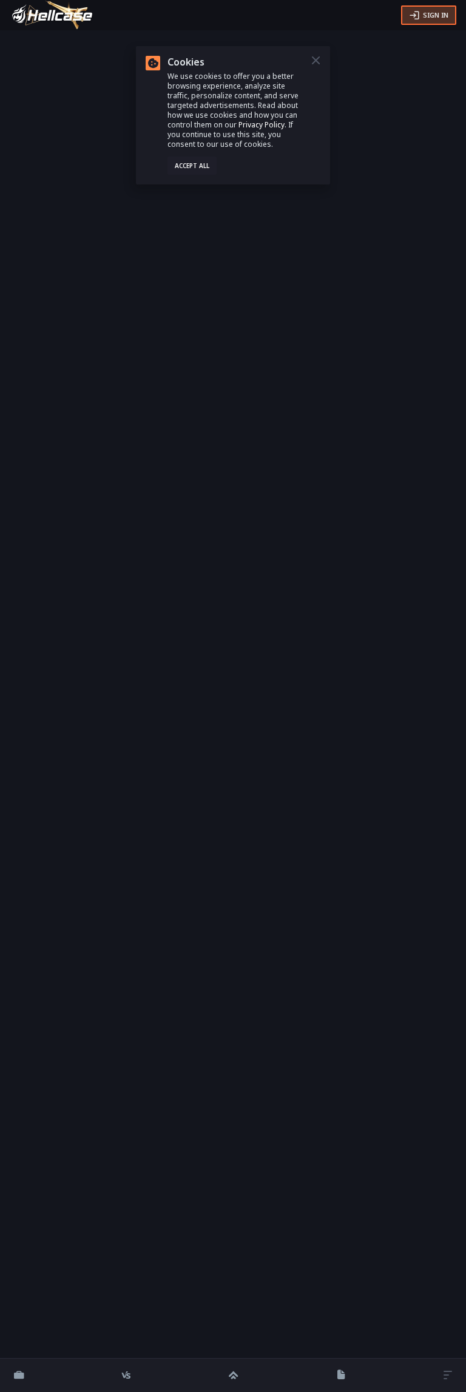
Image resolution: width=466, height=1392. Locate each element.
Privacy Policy (261, 125)
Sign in (435, 14)
